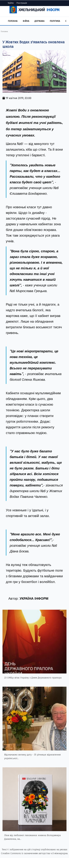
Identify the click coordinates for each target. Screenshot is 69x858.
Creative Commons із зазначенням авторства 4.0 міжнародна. (34, 853)
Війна (26, 21)
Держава (39, 21)
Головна (12, 21)
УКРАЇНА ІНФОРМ (34, 598)
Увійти (11, 3)
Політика (55, 21)
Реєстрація (22, 3)
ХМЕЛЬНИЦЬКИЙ (39, 10)
